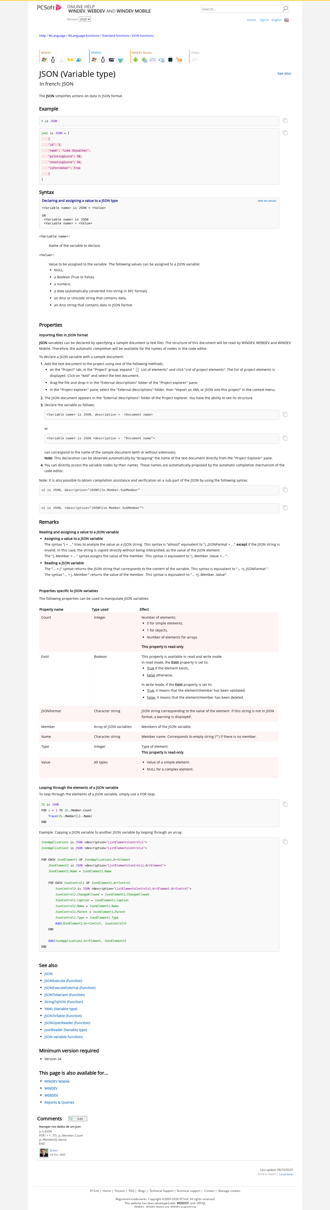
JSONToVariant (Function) (64, 995)
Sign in (264, 20)
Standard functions (115, 35)
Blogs (142, 1191)
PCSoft (94, 1191)
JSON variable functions (63, 1037)
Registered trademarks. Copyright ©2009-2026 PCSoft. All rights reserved (165, 1199)
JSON (48, 974)
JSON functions (143, 35)
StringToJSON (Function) (63, 1002)
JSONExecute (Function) (63, 981)
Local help (286, 1174)
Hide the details (267, 200)
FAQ (131, 1191)
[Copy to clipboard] (285, 121)
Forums (120, 1191)
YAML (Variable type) (60, 1009)
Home (251, 20)
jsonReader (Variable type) (65, 1030)
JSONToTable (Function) (63, 1016)
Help (42, 35)
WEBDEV (51, 1095)
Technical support (188, 1191)
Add (80, 1119)
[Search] (285, 9)
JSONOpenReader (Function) (67, 1023)
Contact (209, 1191)
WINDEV (50, 1088)
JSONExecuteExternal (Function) (69, 988)
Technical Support (161, 1191)
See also (284, 73)
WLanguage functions (83, 35)
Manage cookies (229, 1191)
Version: (73, 19)
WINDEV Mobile (57, 1081)
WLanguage (57, 35)
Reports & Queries (59, 1102)
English (277, 20)
